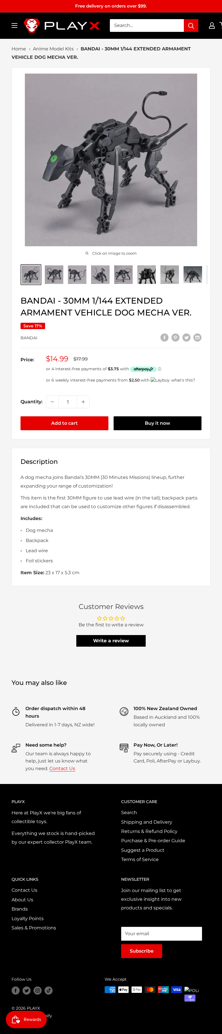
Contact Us (62, 768)
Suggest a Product (142, 850)
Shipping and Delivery (146, 822)
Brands (20, 909)
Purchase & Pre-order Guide (153, 840)
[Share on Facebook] (164, 337)
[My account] (212, 25)
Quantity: (31, 401)
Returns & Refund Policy (149, 831)
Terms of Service (140, 859)
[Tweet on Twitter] (186, 337)
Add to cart (64, 423)
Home (19, 49)
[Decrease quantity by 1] (52, 402)
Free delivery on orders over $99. (111, 6)
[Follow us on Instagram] (38, 990)
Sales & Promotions (34, 928)
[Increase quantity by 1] (83, 402)
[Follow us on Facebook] (16, 990)
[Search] (191, 25)
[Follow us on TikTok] (49, 990)
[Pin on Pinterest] (175, 337)
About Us (22, 899)
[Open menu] (14, 25)
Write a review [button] (111, 640)
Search (129, 812)
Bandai (29, 337)
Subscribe (141, 951)
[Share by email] (197, 337)
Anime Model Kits (53, 49)
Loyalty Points (28, 918)
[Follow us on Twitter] (27, 990)
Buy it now (157, 423)
